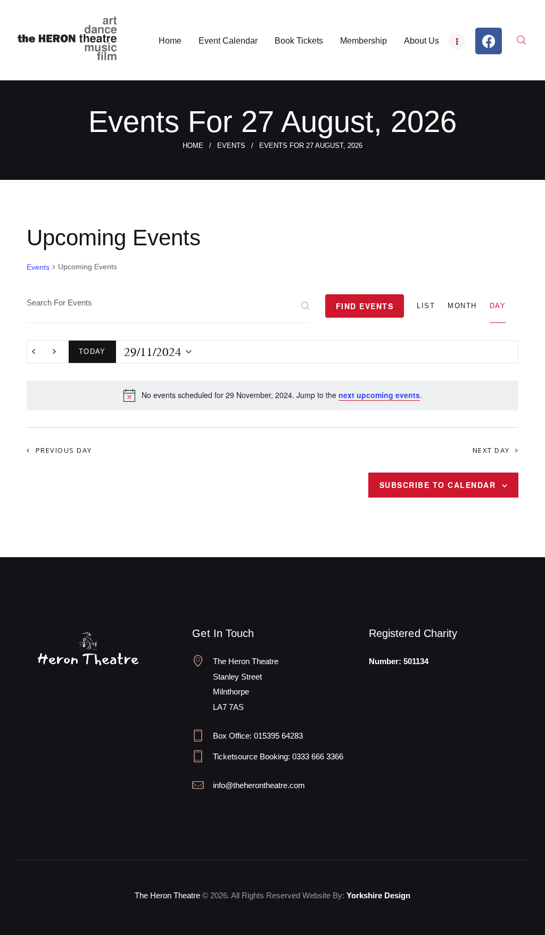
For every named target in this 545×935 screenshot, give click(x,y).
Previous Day (64, 450)
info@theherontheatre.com (259, 785)
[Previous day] (33, 351)
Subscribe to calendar (437, 484)
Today (92, 351)
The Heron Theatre (167, 895)
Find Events (365, 306)
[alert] (272, 395)
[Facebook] (488, 41)
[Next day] (54, 351)
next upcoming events (379, 395)
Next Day (491, 450)
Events (231, 146)
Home (193, 146)
